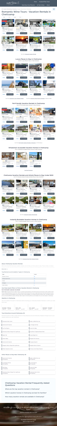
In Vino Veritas (40, 5)
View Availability (10, 33)
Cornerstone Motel (33, 189)
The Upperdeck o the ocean (35, 250)
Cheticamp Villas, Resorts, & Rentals (37, 98)
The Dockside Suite (20, 117)
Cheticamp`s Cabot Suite (21, 90)
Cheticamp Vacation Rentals (30, 54)
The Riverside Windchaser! (49, 206)
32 (34, 276)
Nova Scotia (4, 31)
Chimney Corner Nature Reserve (36, 348)
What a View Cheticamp (34, 29)
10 (34, 278)
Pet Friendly (6, 289)
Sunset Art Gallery (33, 328)
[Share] (53, 9)
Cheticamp (8, 31)
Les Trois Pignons (6, 328)
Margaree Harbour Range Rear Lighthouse (11, 345)
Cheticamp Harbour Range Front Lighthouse (11, 331)
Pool (3, 289)
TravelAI (34, 419)
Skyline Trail (5, 335)
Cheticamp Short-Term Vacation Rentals (30, 259)
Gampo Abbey (5, 338)
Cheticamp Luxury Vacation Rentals (16, 98)
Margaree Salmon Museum (35, 345)
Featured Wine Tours (44, 1)
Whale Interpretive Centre (8, 348)
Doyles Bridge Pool (33, 335)
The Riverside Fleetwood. (21, 206)
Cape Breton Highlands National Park (37, 331)
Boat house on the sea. (48, 233)
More (20, 17)
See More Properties (28, 170)
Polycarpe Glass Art (33, 342)
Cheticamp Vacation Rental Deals (30, 214)
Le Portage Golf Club (34, 324)
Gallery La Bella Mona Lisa (35, 321)
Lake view (12, 289)
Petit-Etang (49, 31)
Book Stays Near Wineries (28, 5)
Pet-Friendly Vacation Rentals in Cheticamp (27, 142)
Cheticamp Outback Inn (20, 189)
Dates (4, 17)
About (48, 5)
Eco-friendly (17, 289)
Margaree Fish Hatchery (34, 338)
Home (35, 1)
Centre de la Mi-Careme (7, 324)
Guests (15, 17)
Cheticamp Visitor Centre (7, 321)
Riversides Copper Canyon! (35, 206)
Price (9, 17)
